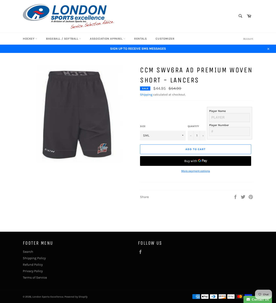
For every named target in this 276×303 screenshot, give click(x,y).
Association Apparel (106, 38)
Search (28, 252)
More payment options (195, 171)
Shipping (146, 94)
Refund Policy (33, 264)
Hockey (29, 38)
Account (248, 38)
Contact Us (259, 299)
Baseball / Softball (62, 38)
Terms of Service (35, 277)
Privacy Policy (33, 271)
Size (142, 126)
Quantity (193, 126)
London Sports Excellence (47, 296)
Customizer (165, 38)
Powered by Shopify (75, 296)
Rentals (140, 38)
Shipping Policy (34, 258)
